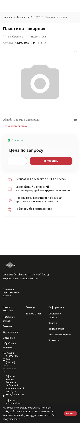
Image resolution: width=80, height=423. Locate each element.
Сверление (9, 338)
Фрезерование (11, 332)
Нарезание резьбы (9, 319)
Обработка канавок (9, 345)
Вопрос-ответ (33, 313)
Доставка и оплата (55, 315)
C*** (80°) (36, 17)
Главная (7, 17)
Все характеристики (15, 126)
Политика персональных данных (11, 292)
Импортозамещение (59, 334)
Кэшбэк (53, 323)
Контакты (54, 340)
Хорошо (70, 413)
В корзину (51, 161)
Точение (21, 17)
